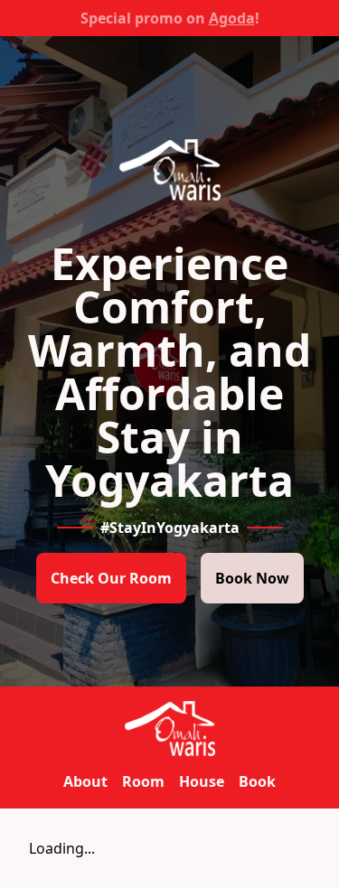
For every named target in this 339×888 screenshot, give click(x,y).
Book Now (252, 578)
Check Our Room (111, 578)
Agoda (232, 18)
